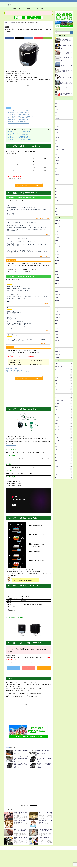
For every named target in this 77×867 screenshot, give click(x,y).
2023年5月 (57, 234)
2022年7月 (57, 254)
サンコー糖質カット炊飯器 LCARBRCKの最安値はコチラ (28, 185)
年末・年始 (58, 132)
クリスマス (58, 160)
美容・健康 (63, 429)
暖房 (56, 103)
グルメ (56, 100)
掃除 (56, 106)
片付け (56, 109)
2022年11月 (57, 246)
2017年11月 (57, 351)
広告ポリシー (43, 8)
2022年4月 (57, 263)
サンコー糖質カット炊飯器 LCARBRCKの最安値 (18, 123)
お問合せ (14, 8)
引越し (56, 171)
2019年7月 (57, 297)
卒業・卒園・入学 (63, 366)
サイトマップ (20, 8)
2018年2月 (57, 343)
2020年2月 (57, 286)
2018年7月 (57, 328)
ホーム (9, 8)
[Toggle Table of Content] (48, 130)
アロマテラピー (58, 205)
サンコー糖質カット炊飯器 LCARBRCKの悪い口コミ (21, 114)
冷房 (56, 183)
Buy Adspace (51, 8)
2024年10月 (57, 220)
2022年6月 (57, 257)
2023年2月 (57, 240)
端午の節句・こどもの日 (60, 149)
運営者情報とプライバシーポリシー (32, 8)
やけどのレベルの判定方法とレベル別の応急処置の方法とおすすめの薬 (66, 59)
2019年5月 (57, 303)
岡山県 (57, 200)
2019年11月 (57, 294)
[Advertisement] (28, 94)
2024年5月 (57, 223)
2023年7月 (57, 231)
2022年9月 (57, 251)
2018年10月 (57, 320)
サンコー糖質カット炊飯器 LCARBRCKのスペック (19, 121)
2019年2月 (57, 308)
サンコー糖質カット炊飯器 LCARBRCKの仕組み (18, 136)
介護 (56, 211)
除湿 (63, 409)
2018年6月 (57, 331)
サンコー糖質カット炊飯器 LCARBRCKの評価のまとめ (20, 131)
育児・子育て (57, 115)
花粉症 (56, 180)
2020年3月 (57, 283)
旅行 (56, 123)
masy (51, 33)
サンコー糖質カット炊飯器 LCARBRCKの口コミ (18, 112)
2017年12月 (57, 348)
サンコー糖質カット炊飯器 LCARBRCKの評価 (18, 110)
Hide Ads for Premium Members (62, 8)
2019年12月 (57, 291)
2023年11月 (57, 226)
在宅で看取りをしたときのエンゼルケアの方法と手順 (66, 71)
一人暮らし (57, 174)
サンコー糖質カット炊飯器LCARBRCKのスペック (19, 137)
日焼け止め (57, 191)
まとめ (9, 124)
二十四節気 (57, 126)
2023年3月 (57, 237)
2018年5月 (57, 334)
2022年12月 (57, 243)
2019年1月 (57, 311)
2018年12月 (57, 314)
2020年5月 (57, 280)
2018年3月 (57, 340)
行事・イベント (58, 129)
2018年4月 (57, 337)
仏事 (56, 208)
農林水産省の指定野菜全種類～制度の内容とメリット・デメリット (66, 88)
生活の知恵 (57, 112)
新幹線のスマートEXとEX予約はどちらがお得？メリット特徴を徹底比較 (66, 65)
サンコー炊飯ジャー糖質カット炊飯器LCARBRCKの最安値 (21, 139)
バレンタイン (58, 157)
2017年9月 (57, 357)
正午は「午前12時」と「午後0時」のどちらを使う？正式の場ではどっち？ (66, 47)
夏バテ (56, 188)
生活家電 (7, 26)
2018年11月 (57, 317)
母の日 (57, 151)
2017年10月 (57, 354)
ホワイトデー (58, 154)
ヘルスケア (57, 177)
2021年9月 (57, 277)
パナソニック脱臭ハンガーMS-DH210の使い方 (18, 119)
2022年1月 (57, 271)
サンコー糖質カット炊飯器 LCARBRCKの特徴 (18, 117)
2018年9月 (57, 323)
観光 (56, 197)
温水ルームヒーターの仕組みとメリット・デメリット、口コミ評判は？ (66, 77)
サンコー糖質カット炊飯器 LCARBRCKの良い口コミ (21, 116)
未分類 (56, 214)
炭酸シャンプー (58, 168)
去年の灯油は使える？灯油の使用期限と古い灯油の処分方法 (66, 94)
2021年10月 (57, 274)
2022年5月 (57, 260)
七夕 (57, 146)
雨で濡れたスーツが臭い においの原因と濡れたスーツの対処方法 (66, 83)
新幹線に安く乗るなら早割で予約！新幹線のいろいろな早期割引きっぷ (66, 40)
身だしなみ (57, 163)
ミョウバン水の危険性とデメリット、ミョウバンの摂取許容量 (66, 53)
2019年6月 (57, 300)
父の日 (57, 137)
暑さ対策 (63, 449)
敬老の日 (58, 143)
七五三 (57, 140)
